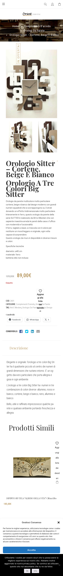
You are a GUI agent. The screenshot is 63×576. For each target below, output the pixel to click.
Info (35, 571)
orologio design (45, 307)
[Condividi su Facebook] (21, 331)
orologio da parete (30, 307)
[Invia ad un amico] (38, 331)
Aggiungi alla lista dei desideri (40, 294)
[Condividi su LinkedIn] (32, 331)
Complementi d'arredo (37, 26)
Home (15, 26)
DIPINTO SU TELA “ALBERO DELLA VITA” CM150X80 (31, 498)
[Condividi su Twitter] (26, 331)
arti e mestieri (16, 307)
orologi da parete (34, 30)
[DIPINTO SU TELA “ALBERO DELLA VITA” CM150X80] (31, 467)
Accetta (31, 550)
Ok (27, 571)
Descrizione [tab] (19, 348)
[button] (58, 522)
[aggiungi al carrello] (57, 482)
